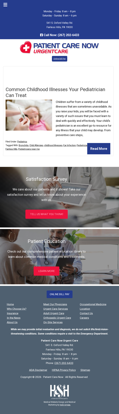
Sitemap (85, 370)
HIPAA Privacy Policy (64, 370)
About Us (12, 322)
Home (10, 304)
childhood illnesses (53, 145)
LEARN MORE (46, 271)
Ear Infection (69, 145)
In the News (13, 317)
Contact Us (86, 313)
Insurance (12, 313)
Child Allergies (36, 145)
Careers (84, 317)
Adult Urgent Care (53, 313)
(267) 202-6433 (68, 35)
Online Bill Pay (59, 59)
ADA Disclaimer (38, 370)
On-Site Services (53, 322)
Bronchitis (24, 145)
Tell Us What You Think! (46, 214)
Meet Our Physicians (55, 304)
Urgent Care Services (55, 308)
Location (85, 308)
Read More (98, 149)
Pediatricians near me (29, 149)
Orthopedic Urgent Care (57, 317)
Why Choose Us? (16, 308)
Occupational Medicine (93, 304)
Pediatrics (22, 141)
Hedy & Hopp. (65, 405)
